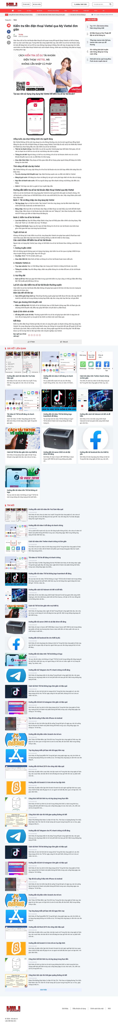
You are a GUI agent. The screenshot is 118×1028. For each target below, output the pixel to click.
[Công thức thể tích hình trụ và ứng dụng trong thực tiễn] (16, 804)
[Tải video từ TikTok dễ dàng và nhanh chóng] (16, 563)
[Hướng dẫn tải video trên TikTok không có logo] (16, 659)
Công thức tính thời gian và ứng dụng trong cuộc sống (48, 1007)
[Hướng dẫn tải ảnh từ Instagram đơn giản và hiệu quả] (16, 707)
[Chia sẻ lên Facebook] (9, 32)
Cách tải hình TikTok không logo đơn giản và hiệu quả (48, 686)
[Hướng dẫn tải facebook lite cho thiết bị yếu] (16, 643)
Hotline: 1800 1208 (81, 4)
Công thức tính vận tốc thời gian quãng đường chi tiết (48, 814)
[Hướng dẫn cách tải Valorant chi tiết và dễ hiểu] (16, 595)
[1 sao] (29, 335)
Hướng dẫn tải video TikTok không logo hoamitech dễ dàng (57, 415)
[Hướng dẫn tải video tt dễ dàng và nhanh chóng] (16, 531)
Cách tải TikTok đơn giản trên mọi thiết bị (22, 452)
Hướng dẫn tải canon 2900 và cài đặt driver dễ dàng (56, 453)
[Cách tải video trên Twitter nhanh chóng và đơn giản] (16, 547)
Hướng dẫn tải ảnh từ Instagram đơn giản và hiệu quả (48, 702)
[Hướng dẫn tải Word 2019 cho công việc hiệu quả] (16, 772)
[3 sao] (34, 335)
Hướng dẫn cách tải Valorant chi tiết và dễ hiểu (95, 415)
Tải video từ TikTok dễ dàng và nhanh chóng (72, 14)
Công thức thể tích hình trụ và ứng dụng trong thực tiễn (48, 798)
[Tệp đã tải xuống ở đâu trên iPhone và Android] (16, 723)
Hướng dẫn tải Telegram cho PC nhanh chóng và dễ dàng (49, 670)
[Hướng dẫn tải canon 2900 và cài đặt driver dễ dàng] (16, 627)
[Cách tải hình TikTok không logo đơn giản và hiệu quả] (16, 691)
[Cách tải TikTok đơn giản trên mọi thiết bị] (16, 611)
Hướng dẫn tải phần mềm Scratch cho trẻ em (45, 734)
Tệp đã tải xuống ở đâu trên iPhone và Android (45, 718)
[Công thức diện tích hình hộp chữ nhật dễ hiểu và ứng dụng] (16, 996)
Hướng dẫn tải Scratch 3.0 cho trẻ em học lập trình (47, 782)
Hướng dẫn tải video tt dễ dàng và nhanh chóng (58, 377)
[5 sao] (40, 335)
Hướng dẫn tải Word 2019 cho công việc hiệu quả (46, 766)
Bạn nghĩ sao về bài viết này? (19, 335)
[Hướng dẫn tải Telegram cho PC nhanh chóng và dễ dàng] (16, 675)
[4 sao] (37, 335)
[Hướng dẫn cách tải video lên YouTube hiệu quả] (16, 515)
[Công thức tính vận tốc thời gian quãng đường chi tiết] (16, 820)
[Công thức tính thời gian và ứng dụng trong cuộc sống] (16, 1013)
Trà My (21, 34)
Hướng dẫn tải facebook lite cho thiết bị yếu (94, 453)
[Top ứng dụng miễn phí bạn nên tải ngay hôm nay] (16, 755)
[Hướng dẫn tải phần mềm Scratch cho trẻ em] (16, 739)
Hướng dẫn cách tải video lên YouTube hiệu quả (21, 377)
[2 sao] (32, 335)
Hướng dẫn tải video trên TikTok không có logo (22, 491)
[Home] (9, 25)
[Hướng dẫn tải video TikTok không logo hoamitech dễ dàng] (16, 579)
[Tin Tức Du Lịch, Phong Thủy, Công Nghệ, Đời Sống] (11, 4)
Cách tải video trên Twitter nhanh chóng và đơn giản (41, 14)
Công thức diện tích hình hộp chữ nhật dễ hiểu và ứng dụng (50, 991)
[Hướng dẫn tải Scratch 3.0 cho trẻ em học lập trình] (16, 788)
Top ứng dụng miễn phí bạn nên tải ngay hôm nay (46, 750)
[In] (9, 42)
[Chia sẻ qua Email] (9, 37)
